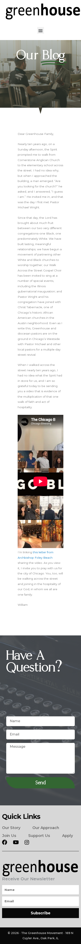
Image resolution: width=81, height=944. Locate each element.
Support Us (39, 835)
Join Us (9, 835)
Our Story (11, 828)
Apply (67, 835)
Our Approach (45, 828)
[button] (40, 30)
